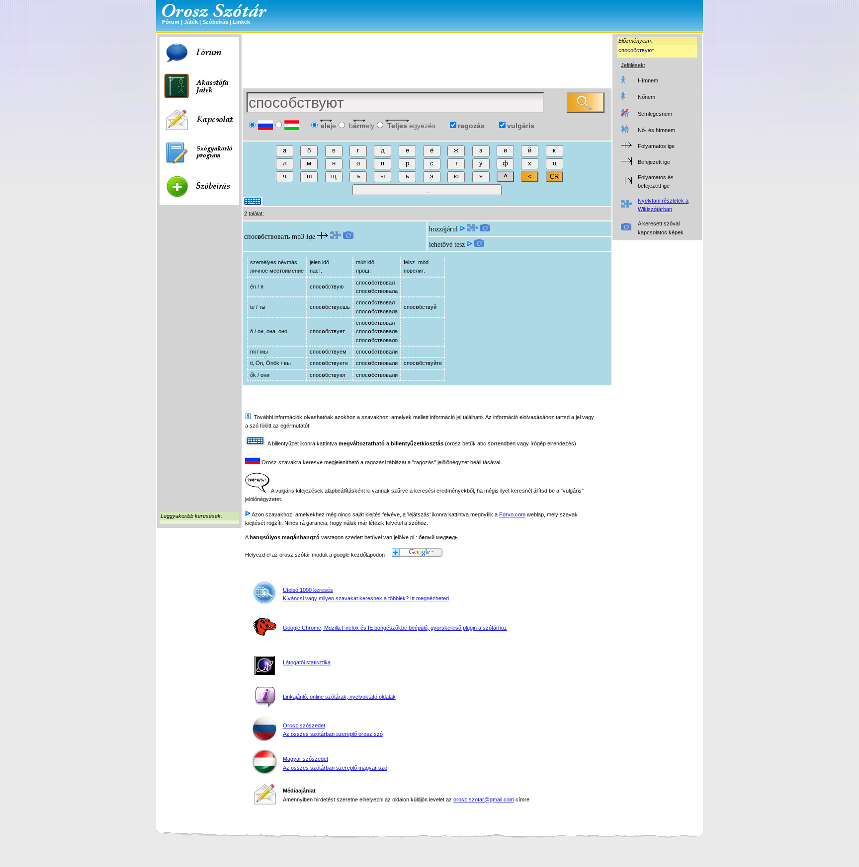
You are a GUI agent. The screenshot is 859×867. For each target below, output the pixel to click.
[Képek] (348, 236)
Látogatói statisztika (307, 662)
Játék (191, 22)
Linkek (241, 22)
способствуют (636, 50)
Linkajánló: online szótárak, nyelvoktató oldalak (339, 697)
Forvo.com (512, 514)
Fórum (170, 22)
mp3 (298, 236)
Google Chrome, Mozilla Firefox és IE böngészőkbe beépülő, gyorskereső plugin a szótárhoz (395, 628)
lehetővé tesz (447, 244)
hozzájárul (443, 229)
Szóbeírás (215, 22)
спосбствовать (267, 236)
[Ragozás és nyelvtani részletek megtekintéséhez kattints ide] (335, 236)
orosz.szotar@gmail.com (483, 799)
